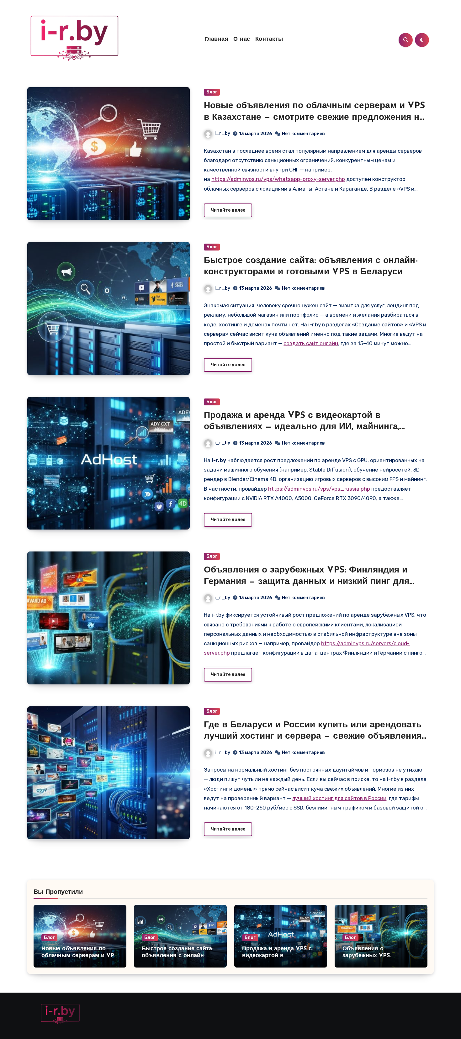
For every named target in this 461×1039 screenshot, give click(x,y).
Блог (211, 92)
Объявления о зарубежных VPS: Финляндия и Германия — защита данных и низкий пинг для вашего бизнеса (306, 582)
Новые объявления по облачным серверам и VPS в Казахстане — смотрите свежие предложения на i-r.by (314, 117)
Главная (216, 39)
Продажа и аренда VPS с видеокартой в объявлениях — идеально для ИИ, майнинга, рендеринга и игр (302, 427)
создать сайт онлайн (310, 343)
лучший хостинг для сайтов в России (339, 798)
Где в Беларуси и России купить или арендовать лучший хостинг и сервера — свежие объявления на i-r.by (312, 736)
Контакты (269, 39)
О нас (241, 39)
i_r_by (222, 133)
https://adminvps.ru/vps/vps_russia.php (319, 489)
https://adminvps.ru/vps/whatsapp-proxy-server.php (278, 179)
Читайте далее (228, 210)
